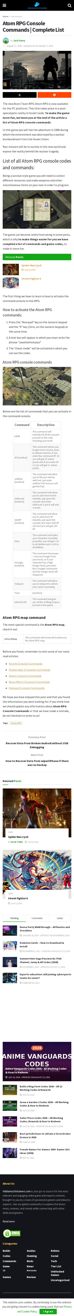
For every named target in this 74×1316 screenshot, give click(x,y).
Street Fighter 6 (31, 278)
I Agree (48, 1311)
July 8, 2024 (29, 269)
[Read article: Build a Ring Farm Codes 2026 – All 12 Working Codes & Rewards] (10, 1090)
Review (31, 1277)
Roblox (55, 1250)
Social (54, 1256)
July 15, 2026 (28, 1110)
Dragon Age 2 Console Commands (29, 670)
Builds (6, 1250)
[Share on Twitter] (20, 95)
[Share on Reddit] (54, 95)
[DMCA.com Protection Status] (12, 1233)
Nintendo (31, 1270)
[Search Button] (69, 5)
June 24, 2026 (28, 1142)
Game (10, 832)
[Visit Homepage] (37, 5)
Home (5, 16)
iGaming (32, 1256)
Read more (9, 1221)
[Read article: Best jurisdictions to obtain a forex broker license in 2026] (10, 1137)
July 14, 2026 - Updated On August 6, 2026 (42, 1126)
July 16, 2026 (28, 1094)
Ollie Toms (17, 842)
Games (7, 1277)
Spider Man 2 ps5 (31, 265)
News (30, 1266)
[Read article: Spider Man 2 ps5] (11, 269)
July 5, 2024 (16, 903)
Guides (31, 1250)
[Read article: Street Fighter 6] (11, 282)
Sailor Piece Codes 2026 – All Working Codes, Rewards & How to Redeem (41, 1119)
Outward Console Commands (27, 688)
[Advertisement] (37, 1012)
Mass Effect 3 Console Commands (29, 682)
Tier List (56, 1266)
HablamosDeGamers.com (17, 1191)
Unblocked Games (57, 1273)
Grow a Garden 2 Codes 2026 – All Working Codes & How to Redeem (44, 1104)
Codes (6, 1256)
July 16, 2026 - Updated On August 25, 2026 (29, 1077)
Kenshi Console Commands (25, 663)
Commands (16, 16)
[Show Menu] (4, 5)
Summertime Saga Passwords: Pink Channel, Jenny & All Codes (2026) (41, 960)
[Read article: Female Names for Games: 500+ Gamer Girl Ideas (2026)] (10, 1153)
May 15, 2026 (28, 1157)
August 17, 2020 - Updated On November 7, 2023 (30, 45)
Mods (30, 1261)
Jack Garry (19, 40)
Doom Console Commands (25, 676)
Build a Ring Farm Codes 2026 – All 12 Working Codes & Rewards (41, 1088)
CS (4, 1270)
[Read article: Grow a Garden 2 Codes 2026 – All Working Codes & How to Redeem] (10, 1106)
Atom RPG (16, 723)
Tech (54, 1261)
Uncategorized (60, 1280)
